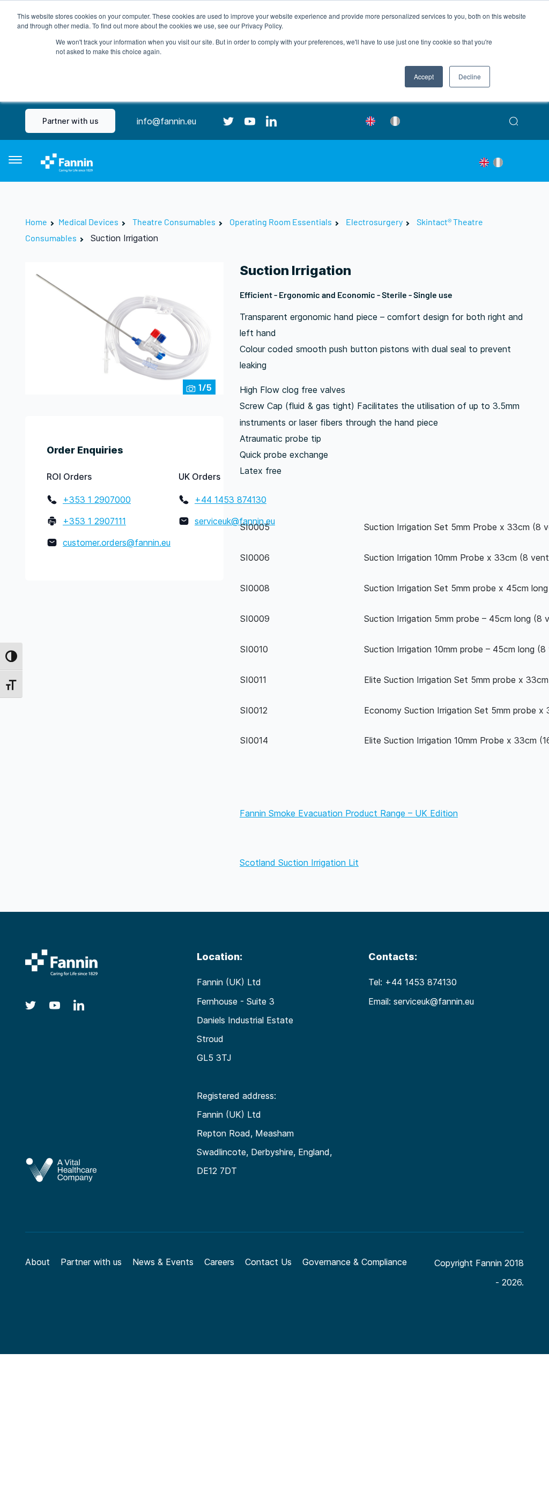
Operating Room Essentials (280, 222)
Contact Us (268, 1262)
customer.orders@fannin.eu (116, 542)
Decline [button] (469, 76)
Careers (219, 1262)
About (37, 1262)
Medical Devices (88, 222)
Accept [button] (424, 76)
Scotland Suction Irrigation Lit (299, 862)
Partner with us (70, 120)
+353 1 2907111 (94, 521)
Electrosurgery (374, 222)
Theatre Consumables (174, 222)
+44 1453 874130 (230, 499)
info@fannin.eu (166, 121)
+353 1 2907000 (97, 499)
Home (36, 222)
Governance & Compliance (354, 1262)
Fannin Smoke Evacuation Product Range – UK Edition (349, 813)
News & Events (163, 1262)
